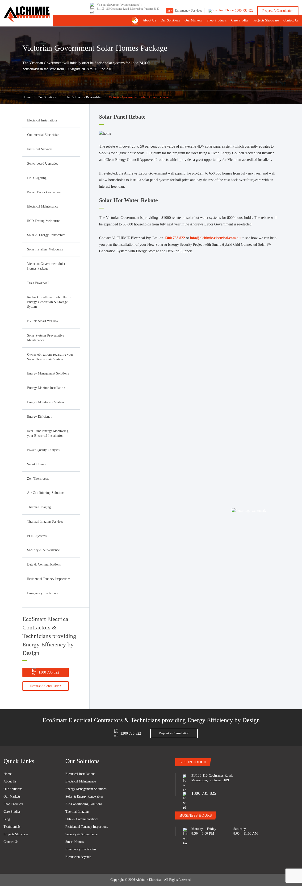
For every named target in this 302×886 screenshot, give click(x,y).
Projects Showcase (266, 20)
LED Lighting (36, 178)
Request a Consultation (277, 10)
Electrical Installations (42, 120)
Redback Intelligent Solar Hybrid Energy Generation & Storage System (49, 301)
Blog (7, 819)
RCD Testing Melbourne (43, 221)
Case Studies (239, 20)
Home (26, 97)
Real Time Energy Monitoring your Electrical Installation (47, 433)
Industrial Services (39, 149)
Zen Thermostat (38, 478)
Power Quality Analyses (43, 450)
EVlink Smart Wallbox (42, 321)
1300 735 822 (48, 672)
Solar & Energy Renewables (82, 97)
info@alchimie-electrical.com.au (215, 238)
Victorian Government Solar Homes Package (46, 266)
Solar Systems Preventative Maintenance (45, 338)
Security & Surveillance (43, 550)
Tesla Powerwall (38, 283)
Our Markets (193, 20)
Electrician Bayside (78, 857)
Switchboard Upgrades (42, 163)
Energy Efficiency (39, 416)
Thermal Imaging (39, 507)
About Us (149, 20)
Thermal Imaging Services (45, 521)
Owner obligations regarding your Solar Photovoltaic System (50, 357)
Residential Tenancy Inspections (48, 579)
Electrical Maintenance (42, 206)
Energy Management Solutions (48, 373)
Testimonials (12, 826)
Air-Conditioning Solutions (45, 493)
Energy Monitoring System (45, 402)
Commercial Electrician (43, 135)
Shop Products (217, 20)
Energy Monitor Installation (46, 388)
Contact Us (290, 20)
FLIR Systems (36, 536)
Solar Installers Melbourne (45, 249)
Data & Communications (44, 564)
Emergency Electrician (42, 593)
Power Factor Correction (44, 192)
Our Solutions (170, 20)
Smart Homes (36, 464)
